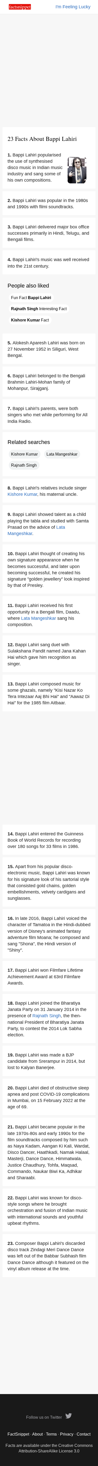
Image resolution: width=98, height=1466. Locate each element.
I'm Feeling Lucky (73, 6)
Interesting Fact (39, 309)
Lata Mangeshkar (61, 454)
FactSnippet (18, 1434)
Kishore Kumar (24, 454)
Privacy (66, 1434)
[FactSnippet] (20, 8)
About (37, 1434)
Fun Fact (31, 298)
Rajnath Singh (24, 465)
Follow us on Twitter (44, 1417)
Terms (51, 1434)
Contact (83, 1434)
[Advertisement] (49, 70)
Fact (30, 320)
